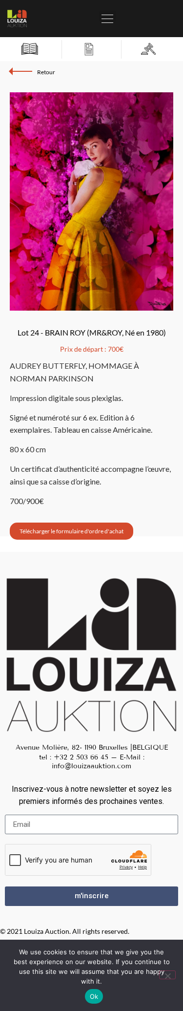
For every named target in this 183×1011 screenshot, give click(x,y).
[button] (107, 16)
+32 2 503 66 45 (81, 757)
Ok (94, 996)
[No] (167, 974)
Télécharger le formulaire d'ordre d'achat (71, 531)
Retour (46, 72)
